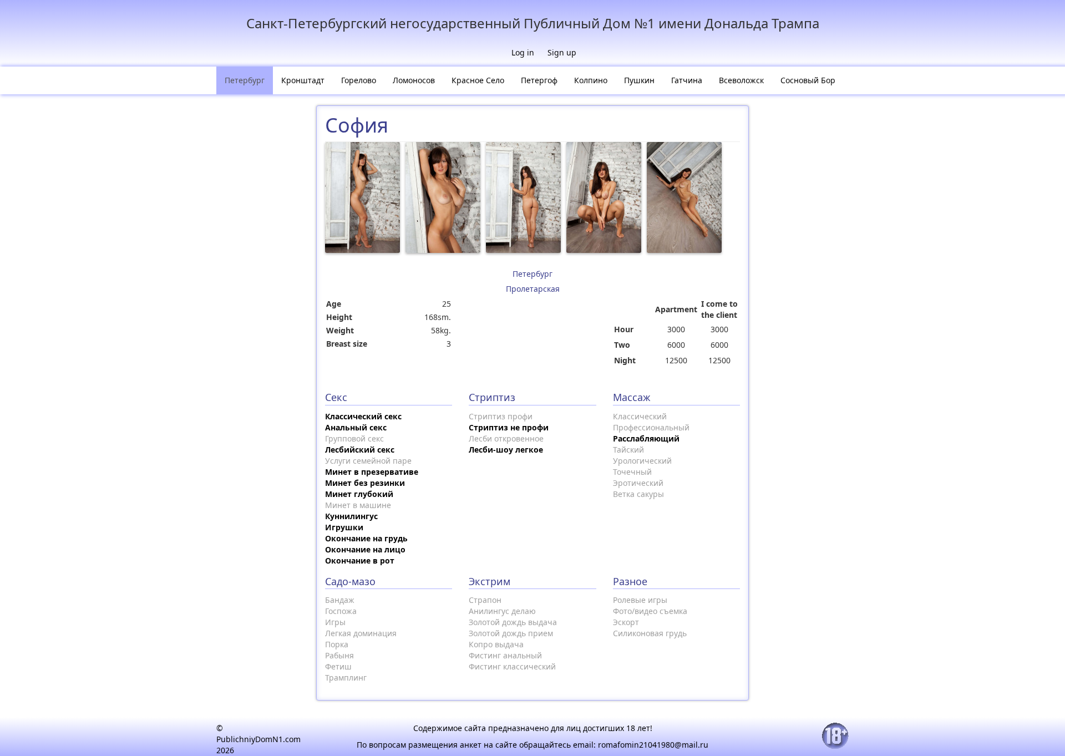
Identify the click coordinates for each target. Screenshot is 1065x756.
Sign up (561, 52)
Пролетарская (533, 288)
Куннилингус (351, 516)
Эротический (638, 483)
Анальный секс (356, 427)
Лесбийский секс (359, 449)
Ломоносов (414, 80)
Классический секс (363, 416)
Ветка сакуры (638, 494)
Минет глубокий (359, 494)
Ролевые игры (640, 600)
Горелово (358, 80)
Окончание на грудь (366, 538)
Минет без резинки (365, 483)
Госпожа (341, 611)
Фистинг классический (512, 666)
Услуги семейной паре (368, 460)
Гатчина (686, 80)
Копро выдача (496, 644)
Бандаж (339, 600)
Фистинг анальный (505, 655)
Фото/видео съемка (650, 611)
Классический (640, 416)
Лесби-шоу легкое (506, 449)
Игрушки (344, 527)
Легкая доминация (361, 633)
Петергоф (539, 80)
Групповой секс (354, 438)
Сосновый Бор (807, 80)
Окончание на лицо (365, 549)
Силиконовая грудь (650, 633)
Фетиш (338, 666)
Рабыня (339, 655)
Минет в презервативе (371, 471)
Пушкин (639, 80)
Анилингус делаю (502, 611)
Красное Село (478, 80)
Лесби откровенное (506, 438)
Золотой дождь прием (511, 633)
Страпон (485, 600)
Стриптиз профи (500, 416)
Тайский (628, 449)
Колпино (590, 80)
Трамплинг (346, 677)
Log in (522, 52)
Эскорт (626, 622)
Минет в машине (358, 505)
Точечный (632, 471)
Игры (335, 622)
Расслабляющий (646, 438)
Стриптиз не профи (509, 427)
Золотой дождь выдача (513, 622)
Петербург (245, 80)
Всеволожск (741, 80)
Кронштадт (302, 80)
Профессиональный (651, 427)
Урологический (642, 460)
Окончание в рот (359, 560)
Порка (336, 644)
